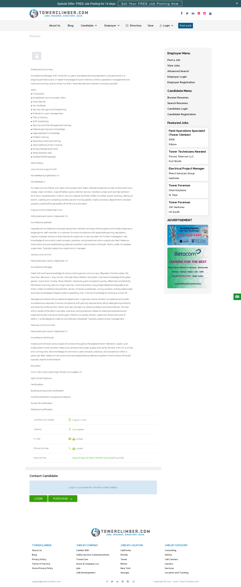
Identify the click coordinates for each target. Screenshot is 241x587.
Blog (70, 25)
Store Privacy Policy (42, 568)
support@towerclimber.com (46, 581)
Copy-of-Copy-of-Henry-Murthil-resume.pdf (93, 458)
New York (125, 568)
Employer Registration (181, 82)
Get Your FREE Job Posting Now (150, 3)
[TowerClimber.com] (59, 13)
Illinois (123, 564)
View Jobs (173, 65)
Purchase (60, 498)
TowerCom (82, 559)
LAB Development (85, 572)
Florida (124, 555)
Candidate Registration (181, 114)
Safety (168, 555)
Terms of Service (41, 564)
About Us (54, 25)
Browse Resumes (178, 97)
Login (166, 25)
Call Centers (171, 559)
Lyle (78, 568)
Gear (151, 25)
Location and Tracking (176, 572)
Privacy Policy (39, 559)
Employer (110, 25)
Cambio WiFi (82, 550)
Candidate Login (177, 108)
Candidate (87, 25)
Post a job (185, 25)
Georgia (124, 572)
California (125, 550)
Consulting (170, 550)
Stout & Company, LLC (87, 564)
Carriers (169, 564)
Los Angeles (78, 429)
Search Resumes (177, 103)
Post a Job (173, 60)
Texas (123, 559)
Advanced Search (178, 71)
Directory (135, 25)
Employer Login (177, 76)
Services (169, 568)
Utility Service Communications (92, 555)
